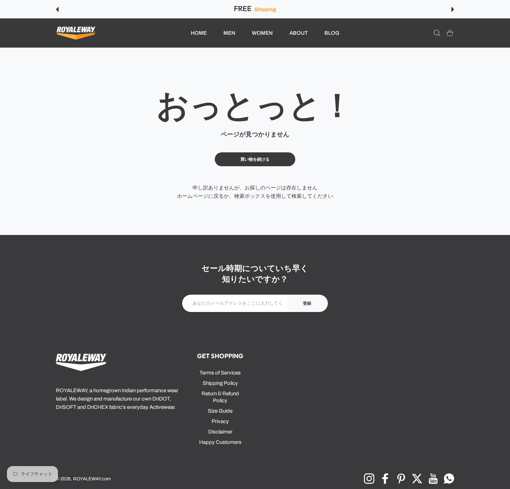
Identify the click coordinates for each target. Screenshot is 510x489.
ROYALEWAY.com (92, 478)
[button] (57, 9)
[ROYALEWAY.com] (76, 33)
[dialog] (437, 33)
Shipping (265, 9)
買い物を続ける (255, 159)
